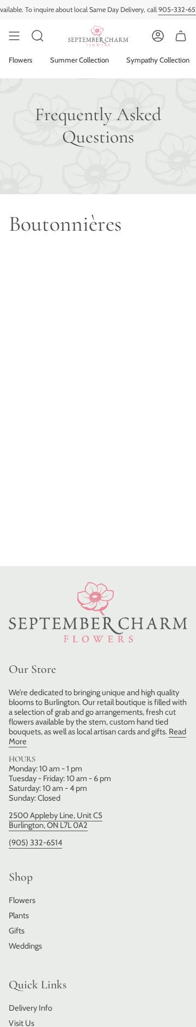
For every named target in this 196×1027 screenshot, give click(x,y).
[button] (37, 35)
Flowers (22, 900)
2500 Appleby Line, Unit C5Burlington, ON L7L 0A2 (55, 820)
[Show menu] (14, 35)
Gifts (16, 931)
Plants (19, 915)
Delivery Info (30, 1008)
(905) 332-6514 (35, 842)
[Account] (157, 35)
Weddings (25, 946)
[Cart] (180, 35)
